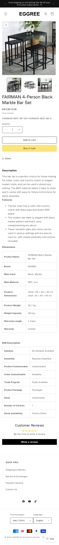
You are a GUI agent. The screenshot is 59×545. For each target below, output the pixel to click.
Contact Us (11, 489)
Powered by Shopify (31, 537)
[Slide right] (56, 85)
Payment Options (14, 483)
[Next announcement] (54, 4)
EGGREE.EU (17, 537)
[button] (6, 14)
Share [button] (8, 158)
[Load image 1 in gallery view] (14, 85)
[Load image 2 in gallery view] (29, 85)
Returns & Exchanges (16, 476)
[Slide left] (3, 85)
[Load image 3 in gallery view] (45, 85)
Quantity (6, 124)
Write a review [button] (29, 442)
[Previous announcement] (5, 4)
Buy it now (29, 148)
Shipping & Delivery (16, 470)
